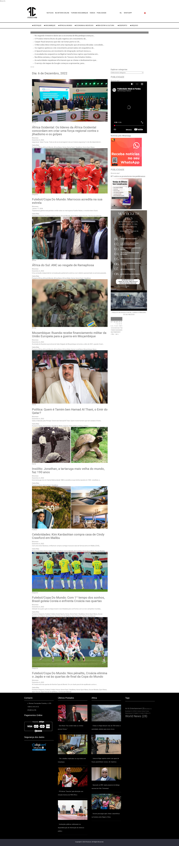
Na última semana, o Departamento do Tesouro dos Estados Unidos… (63, 57)
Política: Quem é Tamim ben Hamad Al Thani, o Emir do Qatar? (70, 411)
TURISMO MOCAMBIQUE (79, 13)
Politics (80, 426)
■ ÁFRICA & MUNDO (65, 25)
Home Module (68, 551)
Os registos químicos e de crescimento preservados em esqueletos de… (65, 48)
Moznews (35, 138)
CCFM (135, 711)
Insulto (142, 713)
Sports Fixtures (77, 616)
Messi (147, 713)
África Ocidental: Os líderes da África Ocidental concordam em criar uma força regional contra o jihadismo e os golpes (65, 131)
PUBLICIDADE (101, 13)
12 (111, 328)
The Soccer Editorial (94, 216)
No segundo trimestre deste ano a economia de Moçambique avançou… (65, 36)
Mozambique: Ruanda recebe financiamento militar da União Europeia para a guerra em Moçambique (69, 334)
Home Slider (78, 551)
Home (64, 147)
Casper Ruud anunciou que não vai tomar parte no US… (57, 42)
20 (113, 330)
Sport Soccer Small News (63, 616)
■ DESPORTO (123, 25)
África (34, 122)
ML (121, 13)
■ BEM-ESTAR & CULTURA (105, 25)
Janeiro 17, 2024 (37, 208)
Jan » (117, 334)
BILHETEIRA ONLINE (62, 13)
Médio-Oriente (63, 426)
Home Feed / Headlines (74, 147)
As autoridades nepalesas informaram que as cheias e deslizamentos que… (66, 60)
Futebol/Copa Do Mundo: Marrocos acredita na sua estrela (67, 201)
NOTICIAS (50, 13)
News (94, 349)
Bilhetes (129, 130)
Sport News (75, 216)
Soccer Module (65, 216)
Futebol (47, 216)
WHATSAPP (128, 13)
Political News (73, 426)
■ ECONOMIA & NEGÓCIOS (84, 25)
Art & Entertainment (135, 708)
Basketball (128, 711)
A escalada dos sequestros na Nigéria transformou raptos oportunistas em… (67, 54)
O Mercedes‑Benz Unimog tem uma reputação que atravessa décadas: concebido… (69, 45)
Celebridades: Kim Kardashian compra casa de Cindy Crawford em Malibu (68, 536)
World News (136, 716)
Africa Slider (66, 278)
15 (116, 328)
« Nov (112, 334)
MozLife (2, 1)
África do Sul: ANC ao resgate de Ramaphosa (63, 265)
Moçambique (88, 349)
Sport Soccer (83, 216)
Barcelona (148, 708)
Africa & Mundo (48, 147)
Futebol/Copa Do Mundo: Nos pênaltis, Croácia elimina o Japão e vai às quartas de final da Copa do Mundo (69, 674)
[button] (121, 13)
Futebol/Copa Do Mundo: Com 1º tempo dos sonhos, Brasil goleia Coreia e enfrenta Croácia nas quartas (68, 599)
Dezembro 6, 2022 (38, 140)
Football (137, 713)
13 (113, 328)
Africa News (58, 147)
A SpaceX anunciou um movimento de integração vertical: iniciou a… (63, 51)
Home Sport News (89, 147)
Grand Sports (60, 614)
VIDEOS (92, 13)
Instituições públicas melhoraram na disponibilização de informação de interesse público (71, 827)
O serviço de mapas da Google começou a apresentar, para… (60, 63)
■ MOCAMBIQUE (50, 25)
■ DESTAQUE (36, 25)
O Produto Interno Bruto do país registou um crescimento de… (61, 39)
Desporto (35, 194)
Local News (79, 349)
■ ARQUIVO (134, 25)
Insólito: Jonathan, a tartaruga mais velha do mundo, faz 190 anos (68, 470)
